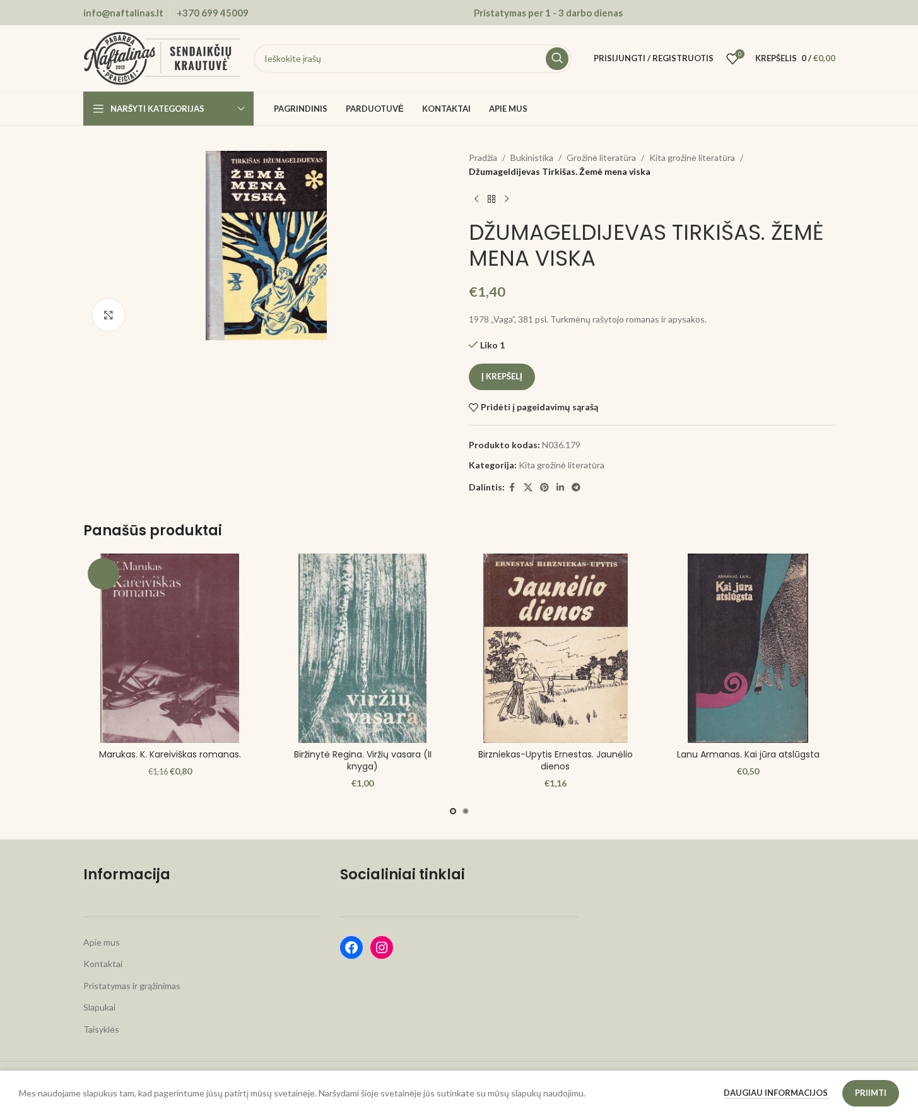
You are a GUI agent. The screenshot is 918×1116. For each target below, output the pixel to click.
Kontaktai (102, 963)
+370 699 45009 (213, 12)
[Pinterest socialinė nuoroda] (544, 487)
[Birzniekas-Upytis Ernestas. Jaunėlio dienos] (556, 648)
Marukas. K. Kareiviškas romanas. (170, 754)
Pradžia (483, 157)
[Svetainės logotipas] (162, 57)
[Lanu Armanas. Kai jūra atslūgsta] (748, 648)
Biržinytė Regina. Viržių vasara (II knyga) (363, 760)
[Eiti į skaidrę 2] (465, 811)
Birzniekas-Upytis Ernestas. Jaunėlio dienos (555, 760)
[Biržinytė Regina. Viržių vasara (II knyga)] (363, 648)
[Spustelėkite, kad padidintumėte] (108, 315)
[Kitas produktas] (506, 199)
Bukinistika (531, 157)
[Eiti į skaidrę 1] (453, 811)
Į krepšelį (501, 376)
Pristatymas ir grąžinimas (131, 985)
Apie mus (101, 942)
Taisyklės (101, 1029)
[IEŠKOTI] (557, 58)
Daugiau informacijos (777, 1093)
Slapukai (99, 1007)
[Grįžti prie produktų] (491, 199)
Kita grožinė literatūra (692, 157)
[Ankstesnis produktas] (476, 199)
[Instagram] (381, 947)
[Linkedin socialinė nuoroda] (560, 487)
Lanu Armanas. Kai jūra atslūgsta (748, 754)
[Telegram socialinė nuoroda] (576, 487)
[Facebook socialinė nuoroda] (512, 487)
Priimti (870, 1093)
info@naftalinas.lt (123, 12)
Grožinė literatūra (601, 157)
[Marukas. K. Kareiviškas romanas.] (170, 648)
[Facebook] (351, 947)
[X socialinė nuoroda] (528, 487)
